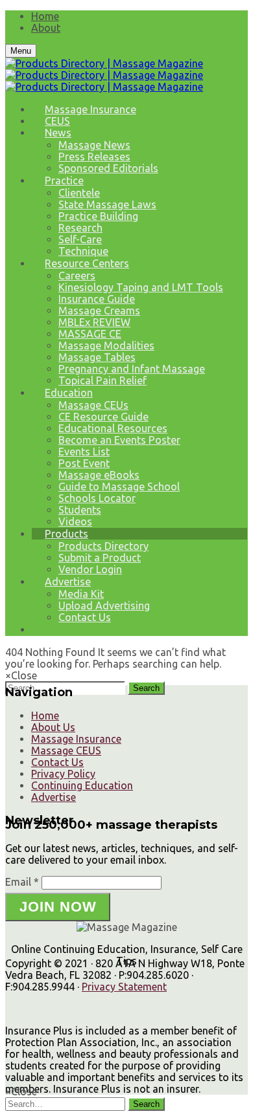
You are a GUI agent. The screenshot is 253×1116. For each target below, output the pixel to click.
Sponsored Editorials (108, 168)
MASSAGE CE (89, 334)
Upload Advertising (104, 605)
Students (79, 510)
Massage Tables (97, 357)
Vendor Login (90, 569)
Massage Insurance (90, 109)
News (58, 132)
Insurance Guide (96, 299)
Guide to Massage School (119, 486)
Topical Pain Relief (102, 380)
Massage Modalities (106, 345)
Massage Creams (99, 310)
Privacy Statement (124, 986)
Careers (76, 275)
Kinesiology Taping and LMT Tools (140, 287)
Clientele (79, 193)
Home (45, 16)
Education (69, 393)
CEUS (57, 121)
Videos (75, 521)
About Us (53, 727)
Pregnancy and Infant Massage (131, 369)
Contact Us (84, 617)
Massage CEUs (93, 405)
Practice (64, 180)
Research (80, 228)
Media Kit (81, 594)
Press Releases (94, 156)
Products (66, 534)
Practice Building (98, 216)
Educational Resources (112, 428)
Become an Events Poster (119, 440)
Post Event (84, 463)
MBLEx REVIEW (94, 322)
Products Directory (103, 546)
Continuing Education (82, 785)
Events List (84, 451)
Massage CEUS (66, 750)
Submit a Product (99, 557)
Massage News (94, 145)
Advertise (68, 581)
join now (58, 907)
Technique (83, 251)
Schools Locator (97, 498)
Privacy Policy (63, 774)
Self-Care (80, 239)
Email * (22, 882)
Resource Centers (87, 263)
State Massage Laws (107, 204)
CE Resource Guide (103, 416)
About (45, 28)
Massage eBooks (98, 475)
